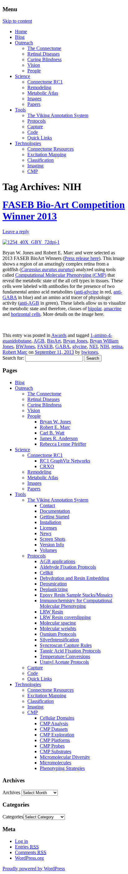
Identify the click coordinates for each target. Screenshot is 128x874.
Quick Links (39, 137)
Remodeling (39, 87)
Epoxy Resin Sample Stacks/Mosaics (76, 595)
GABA (62, 346)
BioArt (54, 341)
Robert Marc (14, 352)
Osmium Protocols (58, 634)
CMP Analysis (54, 723)
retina (117, 346)
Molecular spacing (58, 623)
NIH (104, 346)
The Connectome (44, 48)
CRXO (47, 466)
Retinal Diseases (43, 54)
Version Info (52, 544)
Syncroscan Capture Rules (66, 645)
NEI (93, 346)
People (34, 70)
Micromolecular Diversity (65, 757)
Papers (33, 104)
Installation (50, 522)
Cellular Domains (57, 718)
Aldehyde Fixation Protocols (68, 567)
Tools (20, 109)
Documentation (55, 511)
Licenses (48, 527)
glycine (79, 346)
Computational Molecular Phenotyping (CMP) (60, 275)
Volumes (48, 550)
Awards (58, 335)
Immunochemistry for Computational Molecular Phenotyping (76, 603)
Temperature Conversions (65, 656)
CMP (32, 171)
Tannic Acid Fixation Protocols (70, 650)
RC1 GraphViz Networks (65, 460)
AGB (39, 341)
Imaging (35, 165)
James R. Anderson (59, 438)
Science (22, 76)
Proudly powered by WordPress (33, 868)
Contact (47, 505)
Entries (27, 846)
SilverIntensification (59, 639)
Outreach (24, 42)
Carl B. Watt (52, 432)
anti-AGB (29, 303)
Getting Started (54, 516)
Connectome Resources (50, 149)
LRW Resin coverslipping (65, 617)
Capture (35, 126)
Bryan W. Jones (55, 421)
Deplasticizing (54, 589)
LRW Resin (51, 611)
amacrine (112, 308)
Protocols (36, 121)
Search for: (13, 358)
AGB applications (57, 561)
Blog (20, 37)
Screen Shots (52, 539)
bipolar (94, 308)
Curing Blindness (44, 59)
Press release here (81, 258)
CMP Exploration (57, 734)
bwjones (89, 352)
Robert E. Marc (55, 427)
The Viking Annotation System (57, 115)
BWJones (25, 346)
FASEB (45, 346)
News (45, 533)
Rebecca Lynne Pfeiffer (63, 444)
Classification (40, 160)
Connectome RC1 (45, 81)
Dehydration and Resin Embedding (74, 578)
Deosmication (53, 583)
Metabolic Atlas (42, 93)
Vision (33, 65)
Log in (21, 841)
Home (21, 31)
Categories (12, 816)
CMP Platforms (55, 740)
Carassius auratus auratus (47, 269)
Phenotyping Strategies (62, 768)
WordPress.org (29, 858)
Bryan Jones (75, 341)
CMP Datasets (54, 729)
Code (32, 132)
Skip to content (17, 21)
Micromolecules (55, 762)
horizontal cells (25, 314)
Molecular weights (58, 628)
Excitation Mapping (46, 154)
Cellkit (46, 572)
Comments (30, 852)
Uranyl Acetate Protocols (64, 662)
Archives (11, 792)
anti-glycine (86, 291)
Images (34, 98)
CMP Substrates (55, 751)
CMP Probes (52, 746)
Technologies (28, 143)
